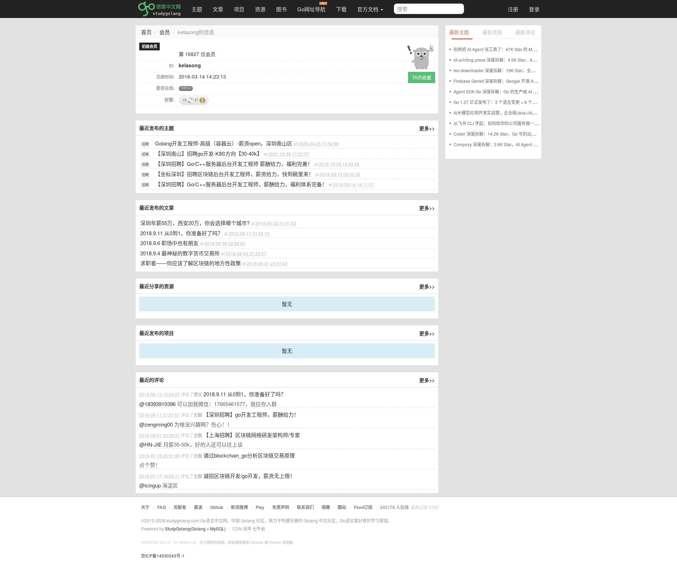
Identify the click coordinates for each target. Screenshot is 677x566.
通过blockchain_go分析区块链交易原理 (249, 455)
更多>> (427, 128)
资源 (260, 9)
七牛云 (258, 528)
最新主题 (459, 32)
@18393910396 (157, 404)
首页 (146, 32)
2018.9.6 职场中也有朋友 (169, 243)
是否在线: (165, 88)
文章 (218, 9)
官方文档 (368, 9)
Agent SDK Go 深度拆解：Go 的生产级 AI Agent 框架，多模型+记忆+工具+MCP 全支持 (535, 91)
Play (260, 507)
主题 (196, 9)
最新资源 (492, 32)
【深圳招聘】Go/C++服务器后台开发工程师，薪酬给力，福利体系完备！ (241, 184)
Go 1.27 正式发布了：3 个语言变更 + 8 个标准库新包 (503, 102)
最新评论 (525, 32)
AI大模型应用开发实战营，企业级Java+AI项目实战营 (503, 113)
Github (216, 507)
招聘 (145, 144)
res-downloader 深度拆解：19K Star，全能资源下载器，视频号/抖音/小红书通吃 (529, 70)
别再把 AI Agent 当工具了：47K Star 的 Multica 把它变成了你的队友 (517, 49)
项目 (239, 9)
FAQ (161, 507)
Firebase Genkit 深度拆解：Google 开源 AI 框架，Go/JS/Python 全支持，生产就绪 (531, 81)
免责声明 (280, 507)
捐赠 (326, 507)
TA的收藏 (421, 77)
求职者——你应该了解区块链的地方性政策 (190, 263)
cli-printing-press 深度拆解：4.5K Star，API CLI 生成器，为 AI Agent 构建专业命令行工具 (538, 60)
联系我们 (305, 507)
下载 (341, 9)
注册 (513, 9)
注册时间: (165, 77)
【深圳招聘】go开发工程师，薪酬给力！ (251, 414)
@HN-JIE (150, 444)
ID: (172, 65)
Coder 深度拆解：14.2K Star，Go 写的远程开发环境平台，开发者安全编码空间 (528, 134)
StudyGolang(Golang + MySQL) (195, 528)
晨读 (198, 507)
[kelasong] (421, 55)
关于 (145, 507)
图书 (281, 9)
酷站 (342, 507)
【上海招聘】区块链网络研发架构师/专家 (251, 435)
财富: (170, 100)
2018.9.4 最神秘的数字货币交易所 (180, 253)
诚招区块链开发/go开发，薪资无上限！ (249, 475)
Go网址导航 (311, 9)
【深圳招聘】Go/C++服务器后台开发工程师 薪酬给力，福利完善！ (234, 163)
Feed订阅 (363, 507)
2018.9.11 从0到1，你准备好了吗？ (181, 233)
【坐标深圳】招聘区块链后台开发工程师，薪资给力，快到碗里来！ (234, 174)
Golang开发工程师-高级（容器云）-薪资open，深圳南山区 (223, 143)
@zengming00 (156, 424)
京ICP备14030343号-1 (162, 556)
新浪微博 (239, 507)
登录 (534, 9)
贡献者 (179, 507)
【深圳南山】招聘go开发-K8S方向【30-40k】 (208, 153)
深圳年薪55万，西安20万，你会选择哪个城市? (195, 222)
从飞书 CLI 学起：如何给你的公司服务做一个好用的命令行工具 (512, 123)
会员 (164, 32)
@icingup (150, 485)
